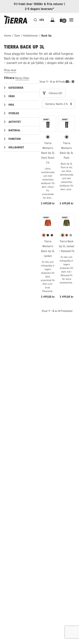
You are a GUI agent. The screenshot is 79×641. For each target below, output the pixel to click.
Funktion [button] (15, 139)
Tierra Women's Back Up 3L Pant (66, 150)
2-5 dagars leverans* (39, 9)
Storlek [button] (14, 113)
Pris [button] (11, 105)
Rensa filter (22, 78)
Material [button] (14, 130)
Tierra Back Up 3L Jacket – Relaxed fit (66, 246)
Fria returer (55, 4)
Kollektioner (30, 35)
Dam (17, 35)
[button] (62, 19)
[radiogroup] (48, 137)
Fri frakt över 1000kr (28, 4)
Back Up (46, 35)
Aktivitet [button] (15, 122)
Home (7, 35)
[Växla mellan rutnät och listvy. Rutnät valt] (70, 82)
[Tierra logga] (15, 19)
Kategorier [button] (16, 87)
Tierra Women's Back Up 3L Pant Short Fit (47, 152)
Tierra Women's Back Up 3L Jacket (47, 249)
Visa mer (10, 70)
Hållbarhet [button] (16, 147)
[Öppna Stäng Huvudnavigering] (71, 20)
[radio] (48, 137)
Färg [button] (12, 96)
